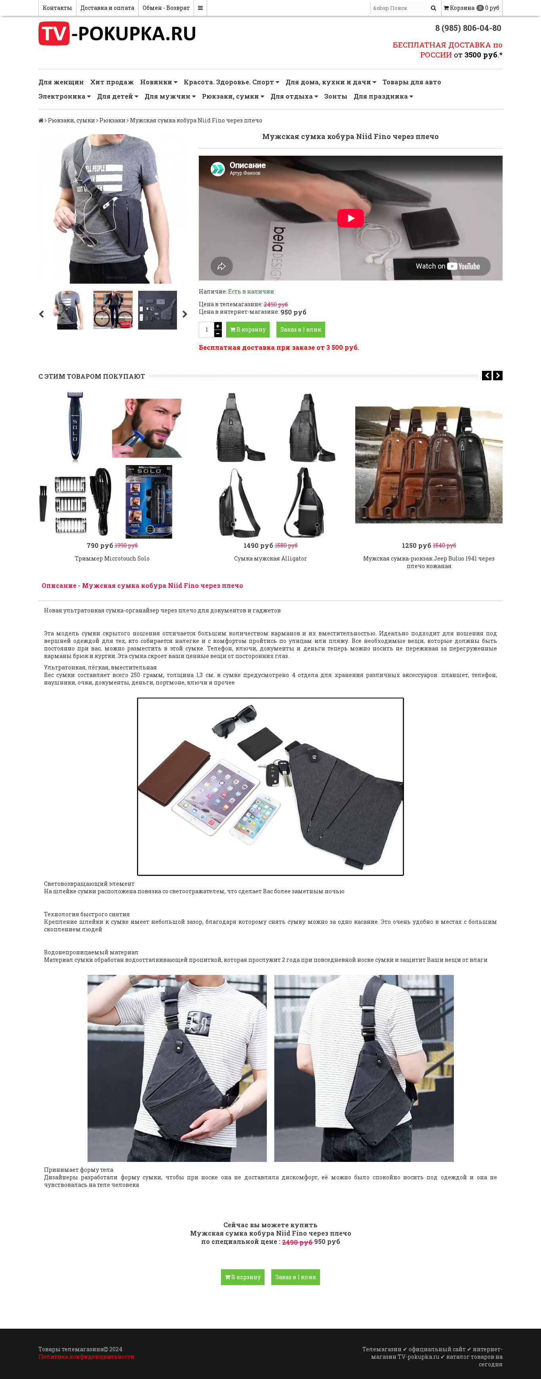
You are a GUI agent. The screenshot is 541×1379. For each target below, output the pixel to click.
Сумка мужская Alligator (270, 558)
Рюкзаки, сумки (231, 96)
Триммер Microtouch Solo (112, 558)
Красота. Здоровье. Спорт (230, 82)
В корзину (250, 329)
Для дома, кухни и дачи (329, 82)
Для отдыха (292, 96)
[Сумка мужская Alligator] (270, 465)
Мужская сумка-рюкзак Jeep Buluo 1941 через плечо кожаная (429, 562)
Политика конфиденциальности (86, 1356)
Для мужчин (168, 96)
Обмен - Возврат (166, 7)
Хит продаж (112, 82)
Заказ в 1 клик (300, 329)
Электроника (62, 96)
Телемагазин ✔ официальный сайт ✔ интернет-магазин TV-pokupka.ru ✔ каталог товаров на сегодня (432, 1356)
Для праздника (382, 96)
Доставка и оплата (107, 7)
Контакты (57, 7)
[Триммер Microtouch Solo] (112, 465)
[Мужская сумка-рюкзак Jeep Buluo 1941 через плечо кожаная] (429, 465)
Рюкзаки (112, 120)
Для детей (116, 96)
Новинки (157, 82)
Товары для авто (412, 82)
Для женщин (61, 82)
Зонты (335, 96)
